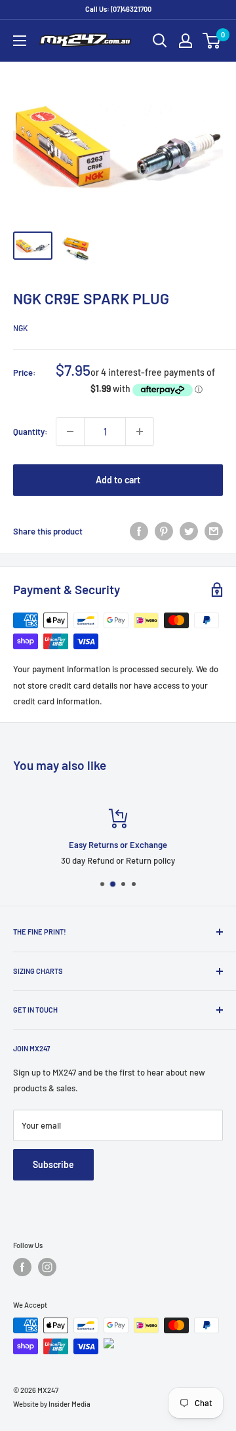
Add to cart (118, 479)
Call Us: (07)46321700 (118, 9)
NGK (20, 328)
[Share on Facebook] (139, 531)
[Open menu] (19, 40)
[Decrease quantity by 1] (70, 431)
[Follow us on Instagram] (47, 1267)
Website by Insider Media (51, 1404)
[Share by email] (214, 531)
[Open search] (160, 40)
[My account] (185, 40)
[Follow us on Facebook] (22, 1267)
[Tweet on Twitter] (189, 531)
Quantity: (30, 431)
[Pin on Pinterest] (164, 531)
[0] (212, 41)
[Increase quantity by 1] (139, 431)
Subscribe (53, 1164)
